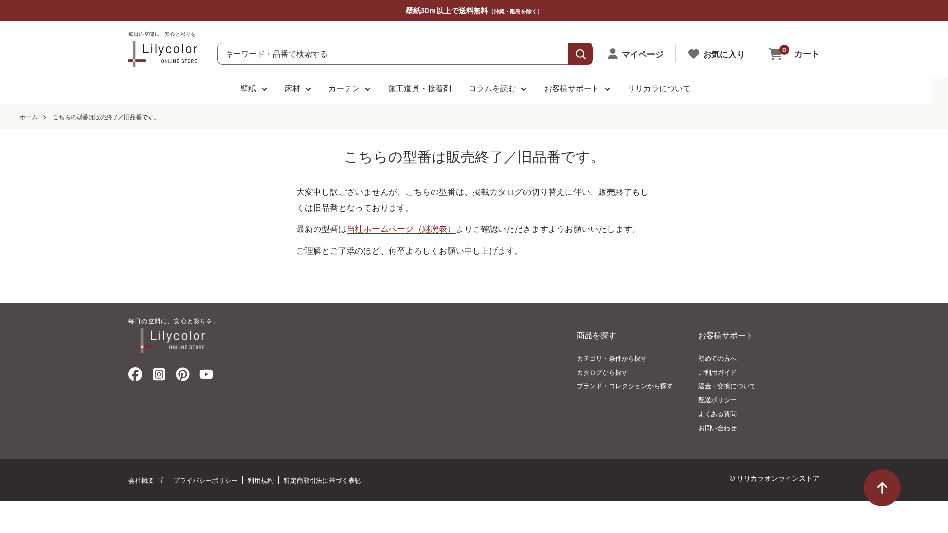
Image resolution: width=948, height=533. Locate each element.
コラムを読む (492, 88)
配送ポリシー (717, 400)
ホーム (29, 117)
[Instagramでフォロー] (159, 377)
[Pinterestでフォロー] (183, 376)
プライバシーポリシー (205, 480)
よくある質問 (717, 414)
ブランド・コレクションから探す (625, 386)
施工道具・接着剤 (419, 88)
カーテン (344, 88)
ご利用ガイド (717, 372)
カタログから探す (602, 372)
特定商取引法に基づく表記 (322, 480)
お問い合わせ (717, 428)
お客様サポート (571, 88)
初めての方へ (717, 358)
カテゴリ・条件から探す (612, 358)
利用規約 (261, 480)
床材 (292, 88)
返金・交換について (727, 386)
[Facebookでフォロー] (135, 376)
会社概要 (142, 480)
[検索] (580, 54)
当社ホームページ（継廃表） (401, 228)
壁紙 (248, 88)
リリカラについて (659, 88)
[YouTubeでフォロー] (206, 377)
